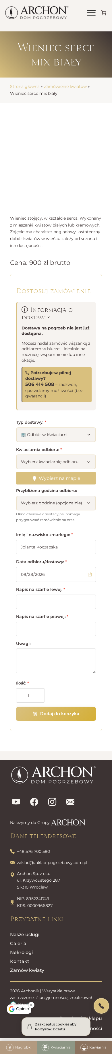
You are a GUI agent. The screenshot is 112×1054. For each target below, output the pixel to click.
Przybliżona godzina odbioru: (46, 490)
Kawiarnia (98, 1047)
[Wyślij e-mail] (70, 802)
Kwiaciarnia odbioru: (39, 449)
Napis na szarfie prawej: (42, 616)
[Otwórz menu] (91, 12)
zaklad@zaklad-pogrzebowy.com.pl (52, 862)
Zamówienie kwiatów (65, 86)
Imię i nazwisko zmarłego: (44, 534)
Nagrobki (23, 1047)
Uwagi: (23, 643)
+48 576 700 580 (33, 851)
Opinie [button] (22, 1009)
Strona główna (25, 86)
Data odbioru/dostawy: (41, 561)
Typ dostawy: (31, 422)
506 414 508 (39, 384)
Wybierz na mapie (59, 478)
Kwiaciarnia (61, 1047)
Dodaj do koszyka (59, 713)
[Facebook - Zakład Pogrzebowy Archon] (34, 802)
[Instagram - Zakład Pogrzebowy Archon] (52, 802)
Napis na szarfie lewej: (40, 589)
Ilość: (22, 683)
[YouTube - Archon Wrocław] (16, 802)
